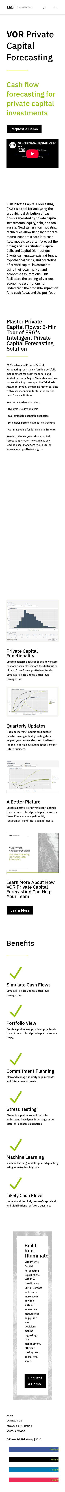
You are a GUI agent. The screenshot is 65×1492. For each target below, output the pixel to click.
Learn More (19, 910)
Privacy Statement (19, 1425)
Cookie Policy (15, 1430)
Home (10, 1415)
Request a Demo (24, 129)
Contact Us (14, 1420)
